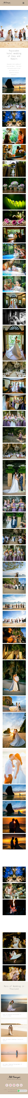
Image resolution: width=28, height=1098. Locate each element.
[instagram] (10, 1085)
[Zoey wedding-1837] (14, 78)
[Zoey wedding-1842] (14, 111)
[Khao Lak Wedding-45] (14, 1020)
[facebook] (6, 1085)
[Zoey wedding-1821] (14, 95)
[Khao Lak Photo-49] (14, 995)
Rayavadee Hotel (11, 64)
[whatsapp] (17, 1085)
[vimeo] (14, 1085)
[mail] (21, 1085)
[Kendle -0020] (14, 1045)
